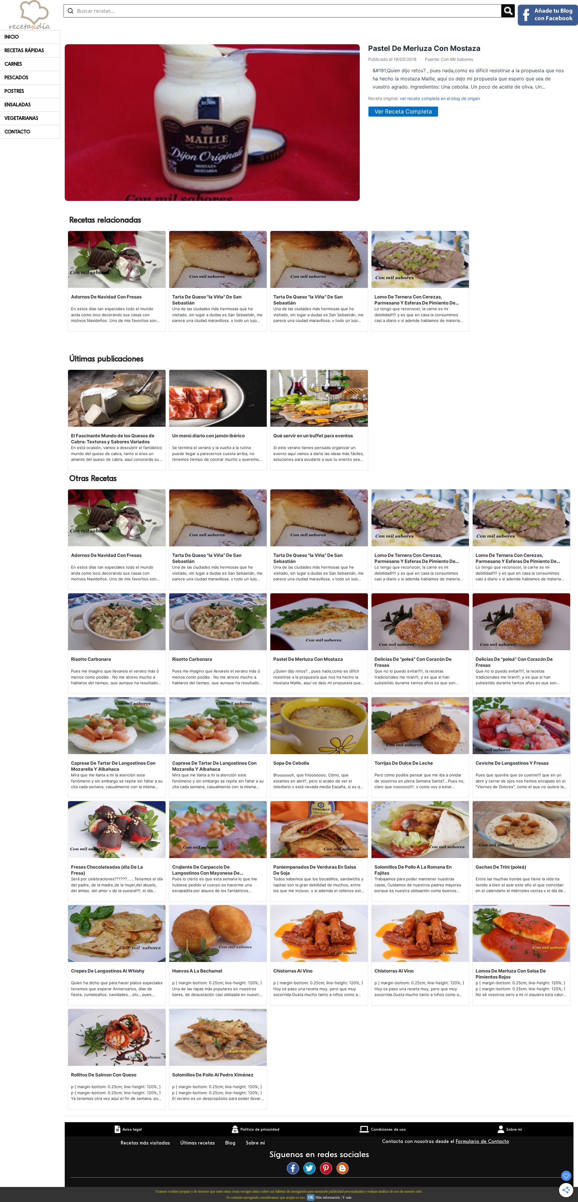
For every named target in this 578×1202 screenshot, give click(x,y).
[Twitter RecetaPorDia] (311, 1168)
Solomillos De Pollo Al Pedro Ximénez (212, 1075)
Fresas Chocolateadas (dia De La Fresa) (107, 870)
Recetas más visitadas (146, 1143)
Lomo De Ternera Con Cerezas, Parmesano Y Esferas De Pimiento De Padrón (414, 300)
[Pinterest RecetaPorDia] (327, 1168)
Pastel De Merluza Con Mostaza (308, 659)
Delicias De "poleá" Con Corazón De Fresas (413, 662)
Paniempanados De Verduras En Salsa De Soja (314, 870)
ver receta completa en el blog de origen (440, 98)
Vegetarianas (21, 118)
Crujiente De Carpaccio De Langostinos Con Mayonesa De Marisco (206, 870)
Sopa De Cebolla (291, 763)
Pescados (16, 77)
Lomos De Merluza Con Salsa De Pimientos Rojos (511, 974)
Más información (327, 1197)
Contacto (17, 132)
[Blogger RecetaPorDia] (344, 1168)
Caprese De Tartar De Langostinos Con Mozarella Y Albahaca (113, 766)
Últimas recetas (198, 1143)
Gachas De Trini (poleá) (501, 867)
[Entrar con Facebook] (548, 15)
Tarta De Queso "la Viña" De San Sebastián (206, 300)
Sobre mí (256, 1143)
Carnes (13, 64)
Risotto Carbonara (91, 659)
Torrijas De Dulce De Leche (403, 763)
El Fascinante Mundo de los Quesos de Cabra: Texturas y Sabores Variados (112, 439)
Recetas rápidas (24, 50)
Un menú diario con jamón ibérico (208, 436)
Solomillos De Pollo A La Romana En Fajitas (413, 870)
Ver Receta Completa (403, 111)
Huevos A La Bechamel (197, 971)
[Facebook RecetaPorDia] (294, 1168)
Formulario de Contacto (482, 1141)
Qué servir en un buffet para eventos (313, 436)
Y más (347, 1197)
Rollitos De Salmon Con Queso (103, 1075)
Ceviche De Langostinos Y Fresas (512, 763)
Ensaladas (18, 105)
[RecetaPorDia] (29, 14)
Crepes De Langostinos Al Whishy (107, 971)
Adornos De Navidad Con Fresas (106, 297)
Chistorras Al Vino (292, 971)
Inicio (12, 37)
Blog (231, 1143)
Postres (14, 91)
